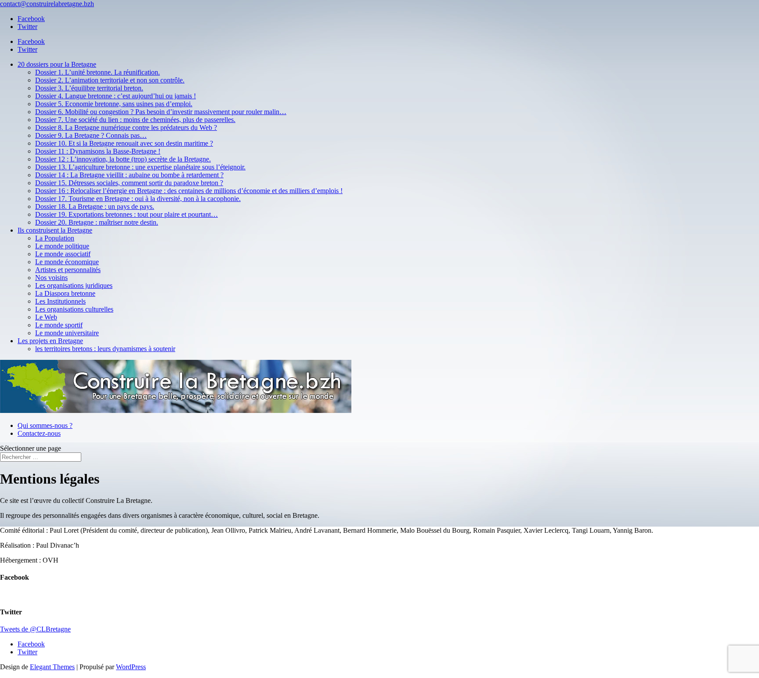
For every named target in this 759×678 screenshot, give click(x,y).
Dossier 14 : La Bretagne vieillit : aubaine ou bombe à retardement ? (129, 175)
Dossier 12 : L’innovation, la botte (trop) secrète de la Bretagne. (123, 159)
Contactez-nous (39, 433)
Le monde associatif (62, 254)
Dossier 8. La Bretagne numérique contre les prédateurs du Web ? (126, 127)
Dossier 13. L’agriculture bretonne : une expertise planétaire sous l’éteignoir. (140, 167)
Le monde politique (62, 246)
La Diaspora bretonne (65, 293)
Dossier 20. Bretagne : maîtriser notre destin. (96, 222)
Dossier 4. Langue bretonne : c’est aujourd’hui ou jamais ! (115, 96)
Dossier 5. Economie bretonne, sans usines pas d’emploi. (113, 104)
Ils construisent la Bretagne (55, 230)
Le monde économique (67, 261)
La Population (54, 238)
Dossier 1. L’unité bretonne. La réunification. (97, 72)
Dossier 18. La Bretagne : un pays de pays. (94, 206)
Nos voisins (51, 277)
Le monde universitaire (67, 333)
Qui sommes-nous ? (45, 425)
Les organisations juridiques (73, 285)
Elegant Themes (52, 667)
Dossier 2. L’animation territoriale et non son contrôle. (109, 80)
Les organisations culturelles (74, 309)
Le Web (46, 317)
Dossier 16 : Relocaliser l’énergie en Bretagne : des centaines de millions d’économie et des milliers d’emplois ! (189, 190)
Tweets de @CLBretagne (35, 629)
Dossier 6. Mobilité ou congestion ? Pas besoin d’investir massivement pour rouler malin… (160, 111)
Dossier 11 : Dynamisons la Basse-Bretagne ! (97, 151)
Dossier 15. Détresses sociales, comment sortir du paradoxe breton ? (129, 183)
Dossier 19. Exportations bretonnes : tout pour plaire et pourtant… (126, 214)
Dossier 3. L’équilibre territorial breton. (89, 88)
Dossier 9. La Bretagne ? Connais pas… (91, 135)
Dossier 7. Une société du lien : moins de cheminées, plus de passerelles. (135, 119)
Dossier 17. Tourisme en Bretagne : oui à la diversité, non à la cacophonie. (138, 198)
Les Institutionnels (60, 301)
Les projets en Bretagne (50, 340)
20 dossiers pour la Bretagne (57, 64)
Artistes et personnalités (68, 269)
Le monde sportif (59, 325)
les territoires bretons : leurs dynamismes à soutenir (105, 348)
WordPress (131, 667)
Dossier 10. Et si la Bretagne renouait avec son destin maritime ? (124, 143)
